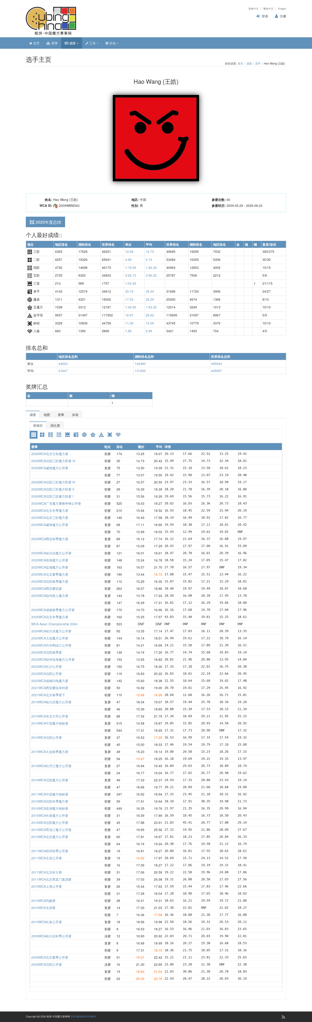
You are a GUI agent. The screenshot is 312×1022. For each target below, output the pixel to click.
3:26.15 (130, 275)
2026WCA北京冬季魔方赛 (49, 510)
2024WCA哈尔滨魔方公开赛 (51, 631)
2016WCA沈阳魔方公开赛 (49, 822)
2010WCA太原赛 (43, 907)
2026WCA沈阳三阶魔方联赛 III (53, 482)
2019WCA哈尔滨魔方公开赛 (51, 702)
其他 (112, 43)
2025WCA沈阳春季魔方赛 (49, 581)
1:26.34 (151, 267)
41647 (63, 370)
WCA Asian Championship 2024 (54, 624)
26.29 (150, 299)
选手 (258, 63)
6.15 (149, 259)
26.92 (150, 315)
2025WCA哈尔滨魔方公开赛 (51, 553)
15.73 (150, 251)
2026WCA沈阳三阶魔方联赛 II (52, 489)
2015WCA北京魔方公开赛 (49, 836)
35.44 (150, 291)
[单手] (76, 435)
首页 (36, 43)
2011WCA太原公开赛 (46, 858)
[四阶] (50, 435)
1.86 (128, 331)
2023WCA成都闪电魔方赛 (49, 680)
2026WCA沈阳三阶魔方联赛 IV (53, 460)
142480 (140, 363)
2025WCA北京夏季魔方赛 (49, 574)
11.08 (129, 323)
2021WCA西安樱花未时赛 (49, 687)
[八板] (118, 435)
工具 (92, 43)
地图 (47, 414)
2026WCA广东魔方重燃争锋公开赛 (56, 503)
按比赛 (55, 425)
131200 (140, 370)
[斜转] (110, 435)
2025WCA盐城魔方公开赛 (49, 567)
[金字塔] (101, 435)
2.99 (149, 331)
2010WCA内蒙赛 (43, 900)
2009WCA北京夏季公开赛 (49, 957)
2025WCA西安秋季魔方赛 (49, 539)
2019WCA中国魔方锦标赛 (49, 723)
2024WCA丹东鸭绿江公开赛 (51, 645)
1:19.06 (130, 267)
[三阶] (33, 435)
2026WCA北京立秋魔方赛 (49, 453)
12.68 (129, 251)
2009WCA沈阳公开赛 (46, 964)
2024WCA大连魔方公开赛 (49, 638)
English (282, 8)
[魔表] (84, 435)
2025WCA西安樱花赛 (46, 588)
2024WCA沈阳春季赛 (46, 652)
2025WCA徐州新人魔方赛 (49, 595)
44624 (63, 363)
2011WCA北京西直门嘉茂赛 (51, 879)
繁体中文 (268, 8)
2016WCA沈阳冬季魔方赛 (49, 801)
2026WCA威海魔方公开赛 (49, 468)
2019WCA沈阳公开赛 (46, 737)
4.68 (128, 259)
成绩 (72, 43)
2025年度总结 (48, 222)
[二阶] (42, 435)
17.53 (129, 299)
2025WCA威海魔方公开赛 (49, 524)
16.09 (150, 323)
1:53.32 (151, 307)
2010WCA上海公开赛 (46, 886)
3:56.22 (151, 275)
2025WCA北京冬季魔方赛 (49, 617)
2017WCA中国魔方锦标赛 (49, 794)
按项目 (38, 425)
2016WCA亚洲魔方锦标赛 (49, 808)
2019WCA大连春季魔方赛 (49, 751)
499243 (216, 363)
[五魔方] (93, 435)
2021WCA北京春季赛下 (48, 695)
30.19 (129, 291)
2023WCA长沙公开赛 (46, 666)
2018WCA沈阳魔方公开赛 (49, 780)
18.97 (129, 315)
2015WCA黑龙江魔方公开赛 (51, 829)
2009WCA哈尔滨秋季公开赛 (51, 936)
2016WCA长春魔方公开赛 (49, 815)
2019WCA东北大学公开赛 (49, 716)
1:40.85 (130, 307)
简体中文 (254, 8)
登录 (265, 16)
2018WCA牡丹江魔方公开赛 (51, 765)
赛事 (54, 43)
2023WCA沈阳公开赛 (46, 673)
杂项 (75, 414)
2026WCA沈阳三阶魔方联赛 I (52, 496)
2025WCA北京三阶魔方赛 (49, 517)
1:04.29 (130, 283)
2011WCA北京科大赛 (46, 872)
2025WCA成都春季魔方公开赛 (53, 609)
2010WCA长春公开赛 (46, 922)
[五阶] (59, 435)
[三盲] (67, 435)
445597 (216, 370)
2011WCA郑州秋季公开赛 (49, 851)
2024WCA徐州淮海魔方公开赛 (53, 659)
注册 (283, 16)
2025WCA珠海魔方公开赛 (49, 560)
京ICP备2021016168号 (83, 1016)
